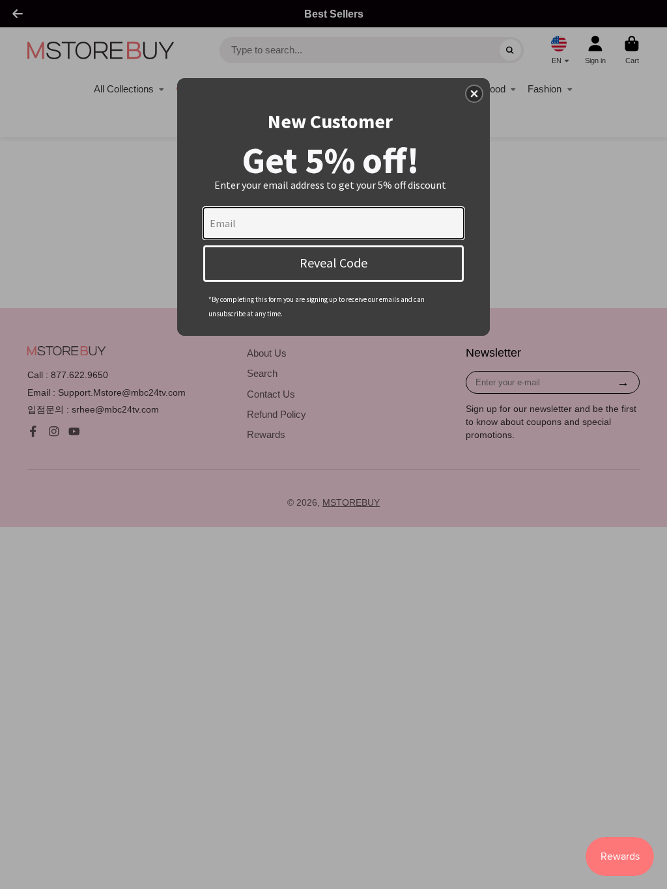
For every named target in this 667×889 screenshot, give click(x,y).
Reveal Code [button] (333, 262)
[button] (474, 94)
